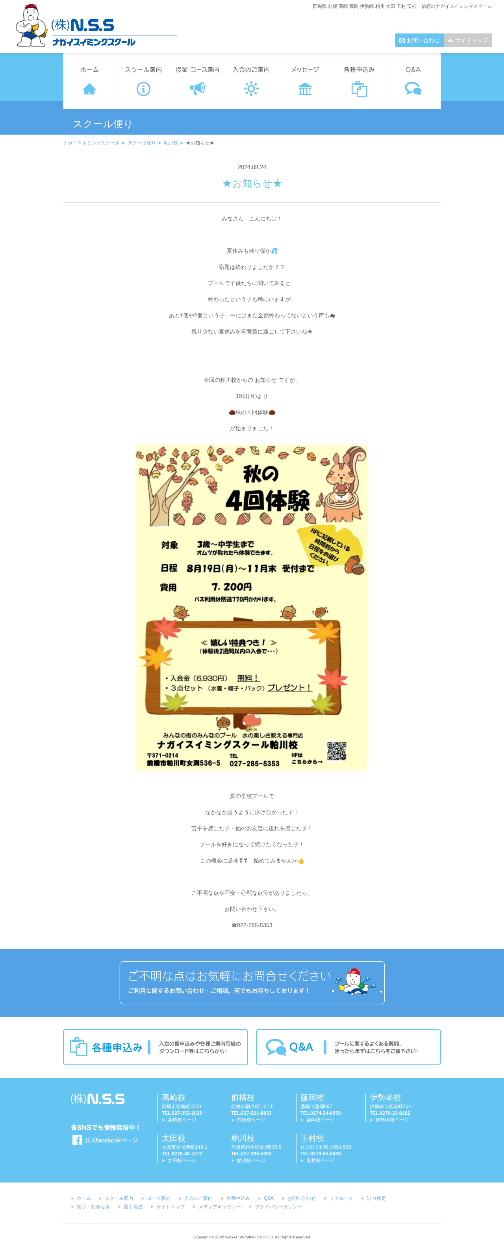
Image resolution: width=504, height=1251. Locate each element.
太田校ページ (182, 1160)
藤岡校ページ (320, 1120)
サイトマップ (471, 40)
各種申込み (238, 1198)
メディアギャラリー (219, 1207)
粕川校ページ (251, 1160)
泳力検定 (376, 1198)
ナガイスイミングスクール (91, 143)
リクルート (341, 1198)
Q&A (269, 1198)
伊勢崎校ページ (392, 1120)
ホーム (84, 1198)
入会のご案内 (198, 1198)
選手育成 (133, 1207)
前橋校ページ (251, 1120)
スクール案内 (119, 1198)
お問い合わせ (423, 40)
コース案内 (158, 1198)
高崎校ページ (182, 1120)
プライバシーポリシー (278, 1207)
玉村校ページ (320, 1160)
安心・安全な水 (93, 1207)
